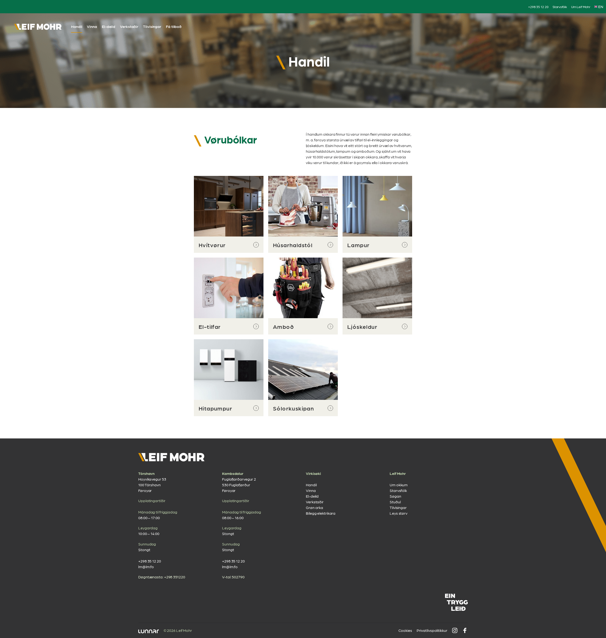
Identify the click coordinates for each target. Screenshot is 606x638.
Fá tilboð (174, 26)
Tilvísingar (152, 26)
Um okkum (399, 484)
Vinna (92, 26)
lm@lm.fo (146, 566)
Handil (76, 26)
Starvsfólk (560, 7)
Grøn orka (314, 507)
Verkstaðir (129, 26)
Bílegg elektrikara (320, 513)
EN (600, 6)
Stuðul (395, 502)
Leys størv (398, 513)
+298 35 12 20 (538, 7)
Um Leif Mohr (580, 7)
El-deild (108, 26)
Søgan (395, 496)
